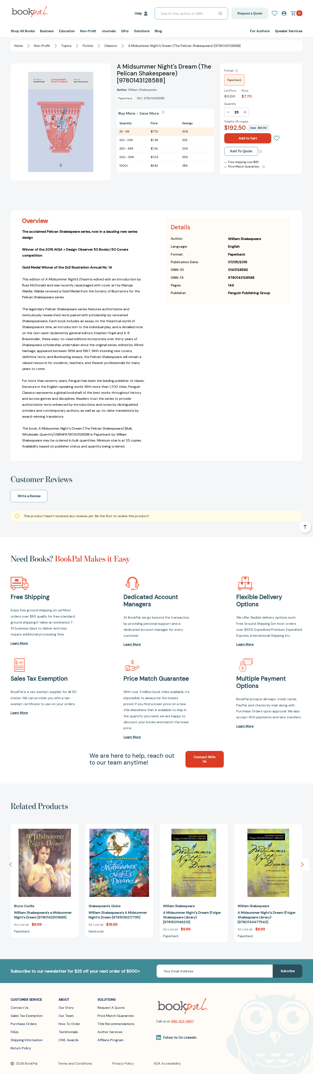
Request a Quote (249, 13)
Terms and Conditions (75, 1063)
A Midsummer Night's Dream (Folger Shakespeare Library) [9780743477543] (267, 917)
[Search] (220, 13)
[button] (302, 864)
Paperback (234, 80)
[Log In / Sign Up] (276, 13)
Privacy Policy (123, 1063)
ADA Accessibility (167, 1063)
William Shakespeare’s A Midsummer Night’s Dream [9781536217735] (118, 915)
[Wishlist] (277, 138)
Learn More (19, 643)
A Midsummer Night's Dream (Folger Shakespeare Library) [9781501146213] (192, 917)
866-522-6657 (182, 1021)
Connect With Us (204, 759)
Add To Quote (241, 151)
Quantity (230, 104)
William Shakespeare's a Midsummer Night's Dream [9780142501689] (43, 915)
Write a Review (29, 496)
